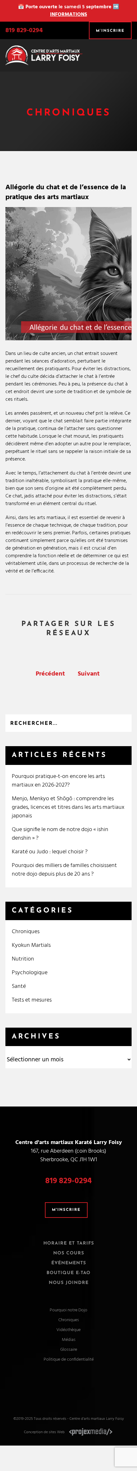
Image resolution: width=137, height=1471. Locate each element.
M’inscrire (110, 31)
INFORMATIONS (68, 14)
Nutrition (23, 959)
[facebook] (62, 1387)
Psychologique (29, 972)
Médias (69, 1339)
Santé (19, 986)
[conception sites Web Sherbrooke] (90, 1432)
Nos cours (68, 1253)
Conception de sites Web (44, 1432)
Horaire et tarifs (68, 1243)
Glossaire (68, 1349)
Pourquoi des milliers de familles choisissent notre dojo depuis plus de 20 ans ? (64, 870)
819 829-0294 (24, 30)
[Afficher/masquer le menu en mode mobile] (129, 52)
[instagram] (74, 1387)
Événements (68, 1263)
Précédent (50, 674)
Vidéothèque (68, 1330)
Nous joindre (69, 1282)
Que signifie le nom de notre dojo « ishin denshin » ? (60, 834)
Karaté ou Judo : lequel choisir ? (50, 852)
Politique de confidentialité (69, 1359)
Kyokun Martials (31, 945)
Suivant (89, 674)
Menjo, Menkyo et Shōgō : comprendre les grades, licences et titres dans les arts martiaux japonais (68, 807)
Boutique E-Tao (68, 1273)
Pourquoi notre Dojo (68, 1310)
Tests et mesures (32, 1000)
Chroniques (26, 931)
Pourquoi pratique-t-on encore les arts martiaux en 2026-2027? (58, 781)
